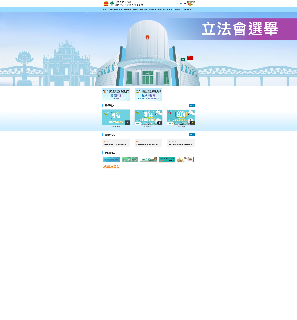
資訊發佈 (177, 9)
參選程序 (151, 9)
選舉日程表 (127, 9)
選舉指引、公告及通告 (140, 9)
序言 (104, 9)
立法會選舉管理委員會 (115, 9)
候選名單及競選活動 (164, 9)
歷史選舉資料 (188, 9)
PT (185, 3)
